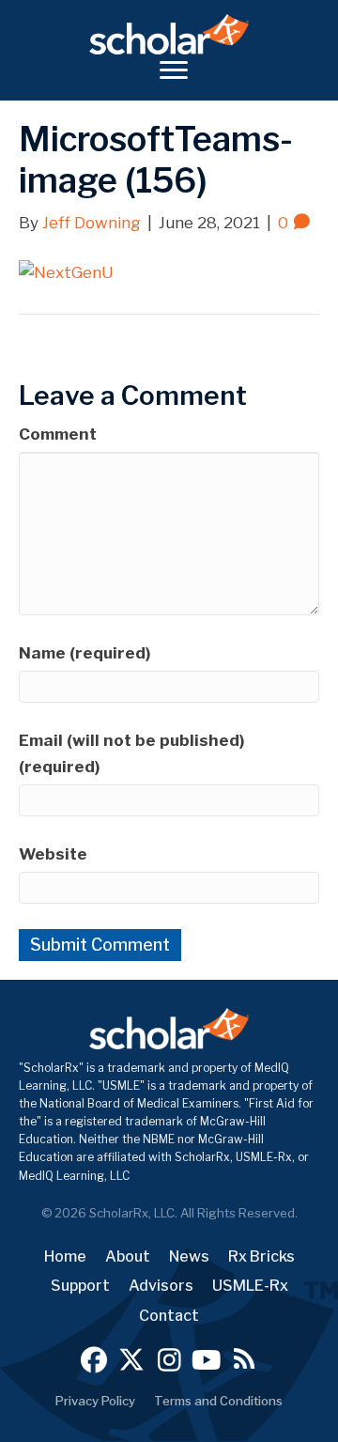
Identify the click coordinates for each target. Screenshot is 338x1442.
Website (53, 854)
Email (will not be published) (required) (131, 753)
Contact (169, 1316)
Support (80, 1286)
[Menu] (173, 70)
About (127, 1256)
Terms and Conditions (218, 1400)
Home (65, 1256)
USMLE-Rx (250, 1286)
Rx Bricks (261, 1256)
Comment (58, 434)
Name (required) (84, 652)
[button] (94, 1359)
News (189, 1256)
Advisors (161, 1286)
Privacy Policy (95, 1400)
